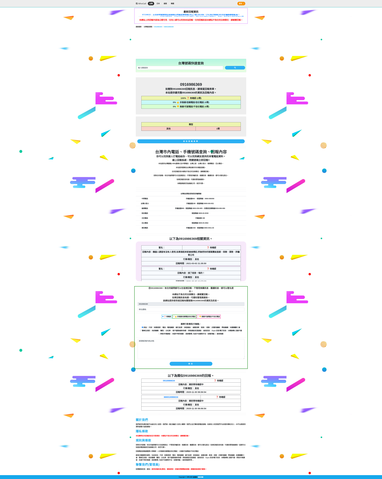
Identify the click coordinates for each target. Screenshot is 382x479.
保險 (208, 327)
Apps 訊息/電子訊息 (218, 330)
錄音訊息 (206, 330)
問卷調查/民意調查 (194, 330)
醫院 (162, 330)
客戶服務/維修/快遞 (179, 330)
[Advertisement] (191, 42)
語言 (241, 3)
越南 (165, 3)
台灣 (151, 3)
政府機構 (155, 330)
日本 (158, 3)
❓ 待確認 (167, 316)
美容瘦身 (187, 327)
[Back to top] (378, 469)
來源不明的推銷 (178, 334)
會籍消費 (195, 327)
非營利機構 (215, 327)
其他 (145, 327)
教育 (202, 327)
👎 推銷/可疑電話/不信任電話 (209, 316)
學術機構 (224, 327)
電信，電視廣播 (168, 327)
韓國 (172, 3)
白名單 (168, 330)
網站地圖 (200, 477)
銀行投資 (178, 327)
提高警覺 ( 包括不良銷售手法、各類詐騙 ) (200, 334)
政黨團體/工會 (235, 327)
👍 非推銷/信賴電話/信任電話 (184, 316)
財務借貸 (157, 327)
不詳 (150, 327)
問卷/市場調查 (165, 334)
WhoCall (142, 3)
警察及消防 (146, 330)
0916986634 (169, 380)
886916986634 (171, 397)
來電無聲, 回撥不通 (235, 330)
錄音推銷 (220, 334)
